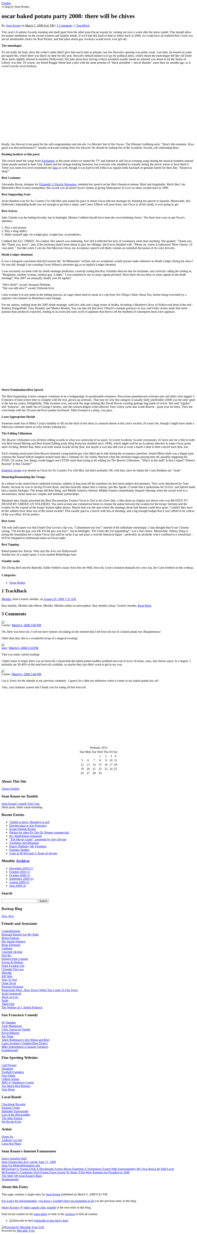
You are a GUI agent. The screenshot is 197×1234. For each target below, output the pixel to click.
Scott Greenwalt (11, 993)
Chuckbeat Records (13, 1104)
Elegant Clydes (11, 1107)
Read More (144, 605)
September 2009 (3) (21, 878)
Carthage (7, 948)
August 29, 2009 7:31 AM (60, 599)
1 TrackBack (82, 25)
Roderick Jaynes (12, 470)
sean (4, 648)
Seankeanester (10, 1179)
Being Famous (10, 938)
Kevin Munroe (10, 1033)
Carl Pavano (9, 1065)
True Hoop (8, 1089)
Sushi (5, 1000)
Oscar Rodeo (17, 582)
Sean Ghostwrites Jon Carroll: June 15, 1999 (29, 1162)
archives (70, 1214)
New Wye (8, 916)
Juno (55, 167)
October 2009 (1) (19, 875)
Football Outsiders (13, 1072)
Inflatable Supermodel (15, 1111)
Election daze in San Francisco (28, 825)
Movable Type (26, 1230)
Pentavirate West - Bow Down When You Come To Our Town (40, 990)
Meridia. (7, 599)
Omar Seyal (9, 983)
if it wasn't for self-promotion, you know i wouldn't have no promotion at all (48, 1201)
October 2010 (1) (19, 871)
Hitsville (7, 972)
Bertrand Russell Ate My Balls (20, 934)
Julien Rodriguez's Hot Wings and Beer (25, 1039)
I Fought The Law (13, 969)
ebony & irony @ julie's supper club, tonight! (29, 1207)
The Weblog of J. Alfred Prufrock (22, 1007)
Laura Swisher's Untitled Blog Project (25, 1043)
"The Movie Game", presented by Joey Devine (37, 839)
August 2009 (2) (19, 882)
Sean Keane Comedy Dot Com (20, 803)
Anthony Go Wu (12, 1140)
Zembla (6, 3)
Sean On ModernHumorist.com (21, 1165)
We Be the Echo (11, 1121)
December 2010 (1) (21, 868)
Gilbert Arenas (10, 1079)
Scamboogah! (10, 1050)
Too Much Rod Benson (16, 1086)
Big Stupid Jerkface (13, 941)
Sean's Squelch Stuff (14, 1158)
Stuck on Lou (10, 997)
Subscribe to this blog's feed (51, 1220)
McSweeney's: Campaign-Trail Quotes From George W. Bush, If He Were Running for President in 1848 (65, 1172)
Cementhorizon (11, 931)
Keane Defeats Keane (22, 829)
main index (40, 1214)
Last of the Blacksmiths (16, 1114)
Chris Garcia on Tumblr (16, 1029)
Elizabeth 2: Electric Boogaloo (57, 184)
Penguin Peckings (12, 986)
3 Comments (64, 25)
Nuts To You (9, 979)
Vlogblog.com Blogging (24, 843)
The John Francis (12, 1118)
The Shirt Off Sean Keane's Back (22, 1175)
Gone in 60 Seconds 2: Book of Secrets (33, 853)
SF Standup (9, 1022)
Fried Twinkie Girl (13, 965)
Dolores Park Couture (15, 958)
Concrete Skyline (12, 952)
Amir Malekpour (12, 1026)
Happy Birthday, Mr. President (27, 846)
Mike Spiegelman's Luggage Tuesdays (25, 1046)
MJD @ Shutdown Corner (18, 1082)
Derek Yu (7, 1136)
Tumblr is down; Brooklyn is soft (29, 822)
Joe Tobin (7, 1036)
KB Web (7, 976)
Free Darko (8, 1075)
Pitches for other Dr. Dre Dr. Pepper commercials (39, 832)
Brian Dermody (11, 945)
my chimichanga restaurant (25, 836)
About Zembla (10, 788)
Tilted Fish (8, 1004)
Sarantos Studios (19, 849)
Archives (23, 861)
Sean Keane (13, 25)
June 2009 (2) (17, 885)
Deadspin (7, 1068)
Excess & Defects (12, 962)
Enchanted (48, 160)
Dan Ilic (6, 955)
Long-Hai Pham (11, 1143)
